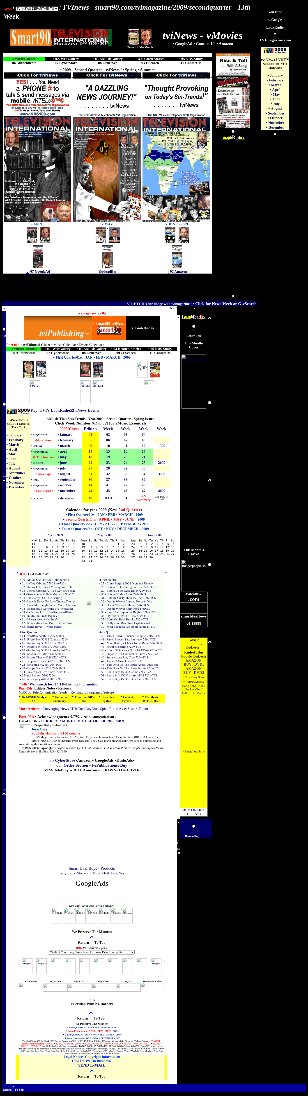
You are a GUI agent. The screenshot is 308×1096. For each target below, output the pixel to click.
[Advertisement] (232, 207)
